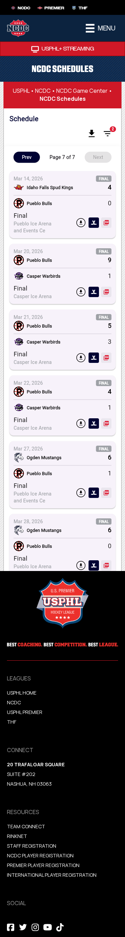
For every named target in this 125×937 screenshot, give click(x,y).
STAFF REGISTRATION (31, 845)
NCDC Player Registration (40, 855)
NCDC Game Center (82, 91)
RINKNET (17, 836)
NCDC (43, 91)
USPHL (21, 91)
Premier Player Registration (43, 865)
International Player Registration (52, 875)
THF (11, 722)
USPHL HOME (21, 692)
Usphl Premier (24, 712)
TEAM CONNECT (26, 826)
